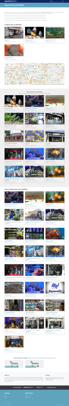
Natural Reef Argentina (31, 240)
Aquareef (7, 348)
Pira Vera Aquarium (50, 161)
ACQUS (7, 330)
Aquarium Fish (49, 108)
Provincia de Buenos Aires (49, 358)
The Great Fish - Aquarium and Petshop (12, 179)
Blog (5, 396)
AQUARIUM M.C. (9, 240)
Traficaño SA (8, 294)
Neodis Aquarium (9, 258)
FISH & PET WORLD (30, 312)
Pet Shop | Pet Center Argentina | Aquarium (33, 330)
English (6, 404)
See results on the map (9, 22)
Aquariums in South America (9, 8)
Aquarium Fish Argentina (52, 312)
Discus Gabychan (9, 57)
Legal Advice (27, 396)
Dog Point (7, 39)
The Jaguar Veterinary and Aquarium (13, 161)
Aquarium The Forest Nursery (32, 222)
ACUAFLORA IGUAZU (10, 312)
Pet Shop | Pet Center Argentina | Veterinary (54, 330)
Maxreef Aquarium (30, 178)
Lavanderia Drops (50, 125)
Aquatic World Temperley (31, 108)
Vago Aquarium (49, 178)
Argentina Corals (29, 277)
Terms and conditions (28, 395)
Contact (6, 397)
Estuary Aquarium (50, 240)
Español (8, 404)
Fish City (28, 143)
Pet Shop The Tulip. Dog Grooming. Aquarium (13, 222)
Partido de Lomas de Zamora (34, 358)
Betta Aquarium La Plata (10, 125)
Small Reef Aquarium (30, 161)
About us (6, 395)
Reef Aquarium (29, 125)
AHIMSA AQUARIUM (50, 39)
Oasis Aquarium (29, 39)
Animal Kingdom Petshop (11, 143)
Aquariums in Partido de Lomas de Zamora (41, 8)
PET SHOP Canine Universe (52, 277)
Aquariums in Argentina (17, 8)
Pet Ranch (48, 143)
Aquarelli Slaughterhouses (52, 294)
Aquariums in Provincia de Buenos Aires (28, 8)
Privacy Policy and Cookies (29, 397)
